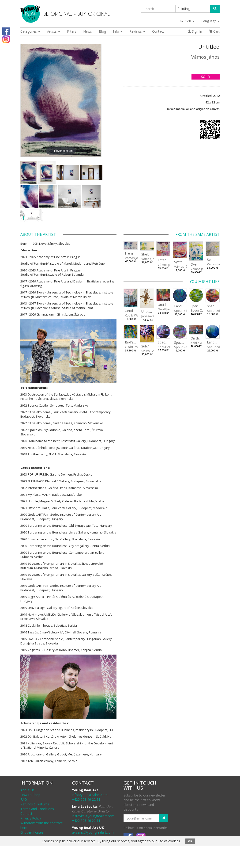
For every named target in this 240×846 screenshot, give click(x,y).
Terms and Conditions (37, 809)
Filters (71, 31)
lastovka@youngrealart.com (93, 816)
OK (190, 841)
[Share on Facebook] (6, 31)
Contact (158, 31)
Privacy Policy (30, 818)
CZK (188, 21)
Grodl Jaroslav (168, 309)
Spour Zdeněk (184, 311)
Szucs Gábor (150, 351)
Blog (102, 31)
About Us (27, 790)
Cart (216, 31)
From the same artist (198, 234)
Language (209, 21)
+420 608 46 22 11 (86, 799)
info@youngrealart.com (90, 795)
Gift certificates (31, 832)
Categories (29, 31)
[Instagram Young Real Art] (6, 39)
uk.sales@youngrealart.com (93, 832)
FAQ (23, 799)
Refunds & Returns (34, 804)
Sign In (196, 31)
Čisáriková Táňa (136, 347)
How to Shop (30, 795)
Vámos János (205, 57)
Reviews (136, 31)
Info (116, 31)
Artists (52, 31)
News (87, 31)
